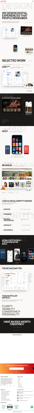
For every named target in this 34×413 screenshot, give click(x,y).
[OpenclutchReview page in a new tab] (10, 407)
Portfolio (19, 379)
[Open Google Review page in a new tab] (3, 407)
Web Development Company (5, 393)
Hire (18, 380)
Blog (18, 381)
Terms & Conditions (20, 387)
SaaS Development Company (5, 394)
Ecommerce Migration (4, 395)
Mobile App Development (4, 392)
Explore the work (28, 22)
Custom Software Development (5, 391)
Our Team (19, 383)
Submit (17, 371)
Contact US (19, 384)
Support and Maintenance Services (6, 400)
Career (19, 382)
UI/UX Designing (3, 396)
